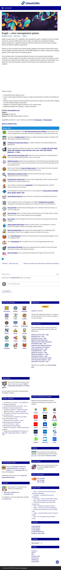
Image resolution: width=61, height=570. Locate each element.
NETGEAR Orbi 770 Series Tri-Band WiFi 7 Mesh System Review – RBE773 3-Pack (15, 432)
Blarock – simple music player (20, 409)
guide (46, 467)
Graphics (24, 36)
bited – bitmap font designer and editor (44, 506)
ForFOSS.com (35, 558)
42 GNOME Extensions (37, 531)
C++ (12, 470)
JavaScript (19, 470)
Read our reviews (51, 455)
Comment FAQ (35, 556)
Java (23, 468)
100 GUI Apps (41, 478)
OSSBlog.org (35, 560)
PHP (23, 470)
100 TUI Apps (40, 480)
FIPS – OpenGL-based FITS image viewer (44, 500)
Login (57, 274)
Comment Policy (15, 277)
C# (14, 470)
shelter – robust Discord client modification (45, 507)
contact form (7, 499)
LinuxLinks (24, 568)
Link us (33, 552)
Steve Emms (17, 36)
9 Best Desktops (35, 526)
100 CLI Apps (40, 482)
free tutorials (48, 120)
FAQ (32, 554)
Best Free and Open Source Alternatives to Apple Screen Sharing (41, 263)
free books (38, 120)
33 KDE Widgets (35, 530)
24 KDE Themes (35, 528)
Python (8, 470)
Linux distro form (9, 494)
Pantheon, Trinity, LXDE (37, 533)
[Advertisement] (30, 78)
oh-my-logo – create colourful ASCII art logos (45, 498)
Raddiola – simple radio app (10, 263)
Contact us (34, 551)
